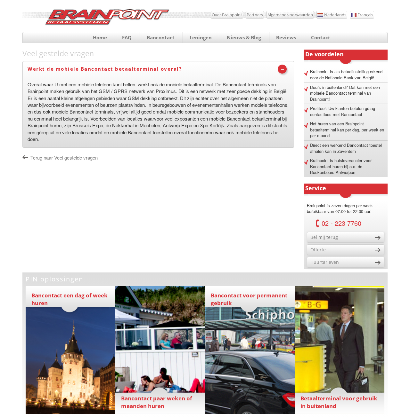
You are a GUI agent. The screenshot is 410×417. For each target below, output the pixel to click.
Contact (320, 37)
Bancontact (161, 37)
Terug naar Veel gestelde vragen (64, 157)
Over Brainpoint (227, 15)
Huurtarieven (324, 262)
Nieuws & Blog (244, 37)
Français (365, 15)
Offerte (318, 250)
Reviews (286, 37)
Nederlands (334, 15)
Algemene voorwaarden (290, 15)
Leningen (201, 37)
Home (100, 37)
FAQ (127, 37)
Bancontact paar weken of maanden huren (156, 402)
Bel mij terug (324, 237)
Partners (255, 15)
